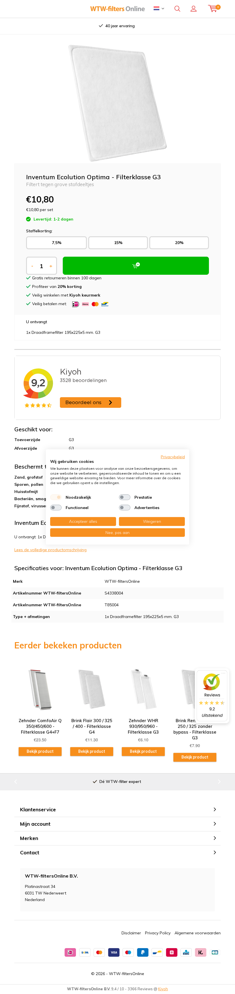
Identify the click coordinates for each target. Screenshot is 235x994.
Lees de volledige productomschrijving (50, 549)
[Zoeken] (177, 8)
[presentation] (62, 25)
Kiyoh (163, 989)
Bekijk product (40, 751)
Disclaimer (131, 932)
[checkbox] (56, 497)
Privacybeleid (173, 456)
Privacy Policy (158, 932)
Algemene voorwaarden (198, 932)
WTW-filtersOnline (126, 973)
